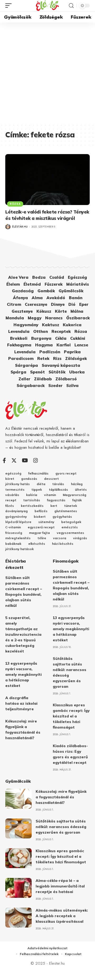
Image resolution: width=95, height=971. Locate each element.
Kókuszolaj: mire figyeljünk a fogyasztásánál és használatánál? (61, 797)
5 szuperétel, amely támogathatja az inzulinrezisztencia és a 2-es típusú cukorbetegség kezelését (23, 634)
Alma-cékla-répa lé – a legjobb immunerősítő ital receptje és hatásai (60, 886)
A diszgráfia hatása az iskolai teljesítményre (21, 703)
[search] (71, 6)
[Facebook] (4, 460)
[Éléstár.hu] (47, 5)
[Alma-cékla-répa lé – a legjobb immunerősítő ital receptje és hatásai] (18, 888)
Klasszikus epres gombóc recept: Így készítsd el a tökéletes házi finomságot (71, 716)
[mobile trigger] (9, 5)
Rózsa (15, 204)
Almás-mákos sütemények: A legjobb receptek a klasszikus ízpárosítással (62, 916)
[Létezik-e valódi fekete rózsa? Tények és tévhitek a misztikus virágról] (47, 179)
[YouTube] (25, 460)
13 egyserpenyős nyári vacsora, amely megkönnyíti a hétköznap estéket (23, 674)
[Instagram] (35, 460)
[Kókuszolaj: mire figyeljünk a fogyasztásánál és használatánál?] (18, 799)
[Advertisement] (47, 73)
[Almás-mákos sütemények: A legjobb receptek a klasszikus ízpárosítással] (18, 918)
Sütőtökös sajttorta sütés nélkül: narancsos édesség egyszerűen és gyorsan (61, 827)
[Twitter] (14, 460)
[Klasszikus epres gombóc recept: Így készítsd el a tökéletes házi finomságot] (18, 858)
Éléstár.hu (20, 227)
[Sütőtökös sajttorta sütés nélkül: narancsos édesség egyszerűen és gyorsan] (18, 828)
